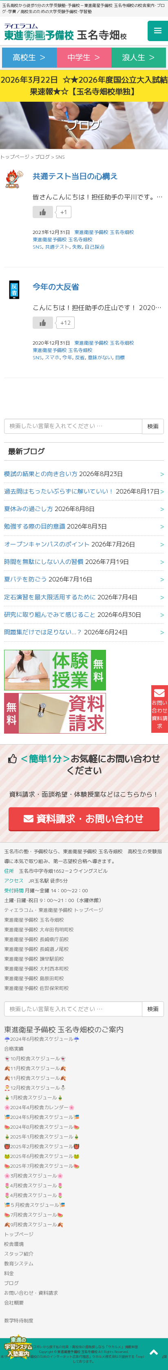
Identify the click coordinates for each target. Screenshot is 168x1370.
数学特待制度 (18, 1320)
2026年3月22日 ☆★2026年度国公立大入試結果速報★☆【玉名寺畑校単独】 (84, 85)
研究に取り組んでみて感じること (50, 614)
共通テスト (57, 246)
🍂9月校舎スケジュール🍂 (33, 1224)
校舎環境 (14, 1244)
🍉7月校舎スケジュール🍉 (33, 1214)
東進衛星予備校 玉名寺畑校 (63, 239)
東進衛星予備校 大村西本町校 (36, 968)
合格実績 (14, 1048)
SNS (37, 246)
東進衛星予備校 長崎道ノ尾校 (36, 949)
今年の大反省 (56, 286)
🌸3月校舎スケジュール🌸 (33, 1175)
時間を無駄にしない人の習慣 (44, 561)
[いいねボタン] (43, 212)
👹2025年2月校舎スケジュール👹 (42, 1146)
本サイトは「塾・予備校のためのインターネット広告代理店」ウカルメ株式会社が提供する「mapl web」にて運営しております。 (84, 1359)
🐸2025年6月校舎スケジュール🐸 (42, 1156)
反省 (80, 357)
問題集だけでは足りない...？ (43, 632)
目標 (120, 357)
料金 (9, 1273)
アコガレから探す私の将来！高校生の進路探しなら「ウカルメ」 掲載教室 (84, 1346)
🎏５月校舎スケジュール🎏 (34, 1205)
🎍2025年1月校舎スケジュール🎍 (42, 1136)
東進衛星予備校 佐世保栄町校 (36, 988)
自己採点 (94, 246)
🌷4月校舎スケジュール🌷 (33, 1185)
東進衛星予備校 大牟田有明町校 (39, 929)
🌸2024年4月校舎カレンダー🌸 (39, 1107)
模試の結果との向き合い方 (40, 474)
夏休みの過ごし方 (28, 509)
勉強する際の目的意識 (34, 526)
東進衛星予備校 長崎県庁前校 (36, 939)
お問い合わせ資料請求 (160, 714)
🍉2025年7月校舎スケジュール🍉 (42, 1165)
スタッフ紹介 (18, 1253)
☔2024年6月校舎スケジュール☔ (42, 1039)
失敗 (77, 246)
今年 (67, 357)
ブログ (42, 156)
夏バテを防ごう (25, 579)
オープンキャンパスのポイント (47, 544)
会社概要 (14, 1302)
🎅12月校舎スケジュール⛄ (35, 1087)
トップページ (14, 156)
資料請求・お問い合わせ (88, 819)
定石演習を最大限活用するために (50, 597)
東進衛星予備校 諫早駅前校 (34, 958)
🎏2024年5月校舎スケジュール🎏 (42, 1117)
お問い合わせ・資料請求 (31, 1292)
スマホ (52, 357)
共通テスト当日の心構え (75, 175)
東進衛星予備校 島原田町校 (34, 978)
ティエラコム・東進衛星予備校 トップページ (53, 910)
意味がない (100, 357)
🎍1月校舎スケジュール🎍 (33, 1097)
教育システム (18, 1263)
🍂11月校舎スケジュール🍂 (35, 1068)
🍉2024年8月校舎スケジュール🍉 (42, 1126)
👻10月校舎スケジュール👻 (35, 1058)
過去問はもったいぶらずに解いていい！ (59, 491)
